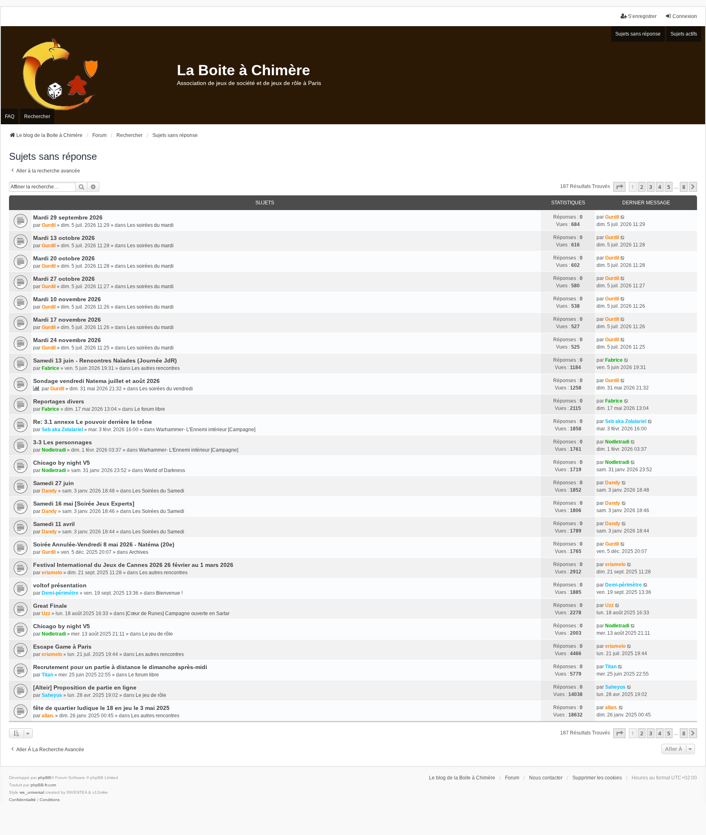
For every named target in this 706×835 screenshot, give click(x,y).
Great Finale (50, 605)
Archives (138, 552)
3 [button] (650, 186)
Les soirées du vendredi (166, 389)
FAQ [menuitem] (9, 116)
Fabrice (50, 368)
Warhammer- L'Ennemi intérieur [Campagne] (205, 429)
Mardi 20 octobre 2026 (64, 258)
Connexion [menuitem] (684, 16)
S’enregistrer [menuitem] (642, 16)
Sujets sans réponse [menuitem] (638, 34)
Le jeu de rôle (157, 634)
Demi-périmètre (60, 593)
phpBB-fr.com (43, 785)
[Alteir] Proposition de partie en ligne (84, 687)
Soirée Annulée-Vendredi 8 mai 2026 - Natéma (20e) (103, 544)
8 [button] (683, 186)
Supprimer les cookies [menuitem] (597, 778)
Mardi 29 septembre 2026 (68, 217)
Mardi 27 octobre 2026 (64, 278)
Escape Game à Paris (62, 646)
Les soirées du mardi (150, 225)
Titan (47, 675)
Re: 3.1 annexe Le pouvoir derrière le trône (92, 422)
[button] (619, 187)
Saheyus (52, 695)
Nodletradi (54, 450)
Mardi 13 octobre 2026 (64, 238)
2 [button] (641, 186)
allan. (48, 716)
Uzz (46, 613)
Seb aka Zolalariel (62, 429)
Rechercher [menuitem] (37, 116)
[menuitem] (22, 800)
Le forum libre (149, 409)
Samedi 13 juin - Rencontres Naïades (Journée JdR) (105, 360)
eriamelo (52, 572)
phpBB (44, 777)
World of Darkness (164, 470)
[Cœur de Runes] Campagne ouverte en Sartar (178, 613)
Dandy (49, 491)
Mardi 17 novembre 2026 (67, 319)
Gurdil (49, 225)
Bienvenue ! (169, 593)
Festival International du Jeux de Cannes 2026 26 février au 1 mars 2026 (133, 565)
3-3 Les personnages (62, 442)
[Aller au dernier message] (623, 217)
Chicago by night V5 (61, 462)
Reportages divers (58, 401)
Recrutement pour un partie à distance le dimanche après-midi (120, 667)
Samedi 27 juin (53, 483)
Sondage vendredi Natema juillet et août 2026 (96, 381)
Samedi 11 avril (54, 524)
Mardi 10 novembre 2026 (67, 299)
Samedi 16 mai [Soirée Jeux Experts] (83, 503)
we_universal (32, 792)
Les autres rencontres (156, 368)
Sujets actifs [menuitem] (683, 34)
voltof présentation (60, 585)
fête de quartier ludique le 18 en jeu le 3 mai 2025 (101, 708)
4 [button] (659, 186)
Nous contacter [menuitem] (546, 778)
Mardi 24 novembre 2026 (67, 340)
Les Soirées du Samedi (158, 491)
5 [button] (668, 186)
